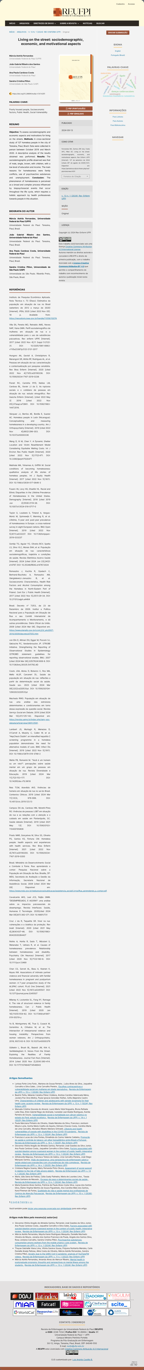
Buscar (100, 23)
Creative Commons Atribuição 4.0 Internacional (86, 1349)
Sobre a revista (68, 23)
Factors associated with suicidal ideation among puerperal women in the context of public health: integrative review (53, 1151)
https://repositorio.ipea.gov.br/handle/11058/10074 (33, 318)
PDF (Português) (76, 108)
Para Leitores (118, 117)
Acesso (131, 4)
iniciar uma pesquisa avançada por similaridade (49, 1208)
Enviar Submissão (117, 32)
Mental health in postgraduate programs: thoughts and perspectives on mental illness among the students (52, 1262)
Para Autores (118, 121)
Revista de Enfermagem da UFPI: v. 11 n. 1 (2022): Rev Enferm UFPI (54, 1256)
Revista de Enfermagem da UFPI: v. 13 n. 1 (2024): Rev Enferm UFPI (54, 1154)
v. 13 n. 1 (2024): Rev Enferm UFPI (44, 32)
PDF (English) (77, 114)
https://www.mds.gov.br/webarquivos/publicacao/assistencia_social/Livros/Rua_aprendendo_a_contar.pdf (58, 891)
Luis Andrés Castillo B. (82, 1359)
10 (26, 1202)
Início (12, 23)
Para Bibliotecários (118, 125)
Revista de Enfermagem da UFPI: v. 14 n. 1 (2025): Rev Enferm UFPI (46, 1143)
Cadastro (120, 4)
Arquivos (24, 23)
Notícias (87, 23)
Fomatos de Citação (72, 176)
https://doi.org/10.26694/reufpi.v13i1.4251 (28, 94)
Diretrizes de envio (44, 23)
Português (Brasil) (118, 55)
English (118, 51)
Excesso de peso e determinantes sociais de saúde (64, 1179)
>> (31, 1202)
